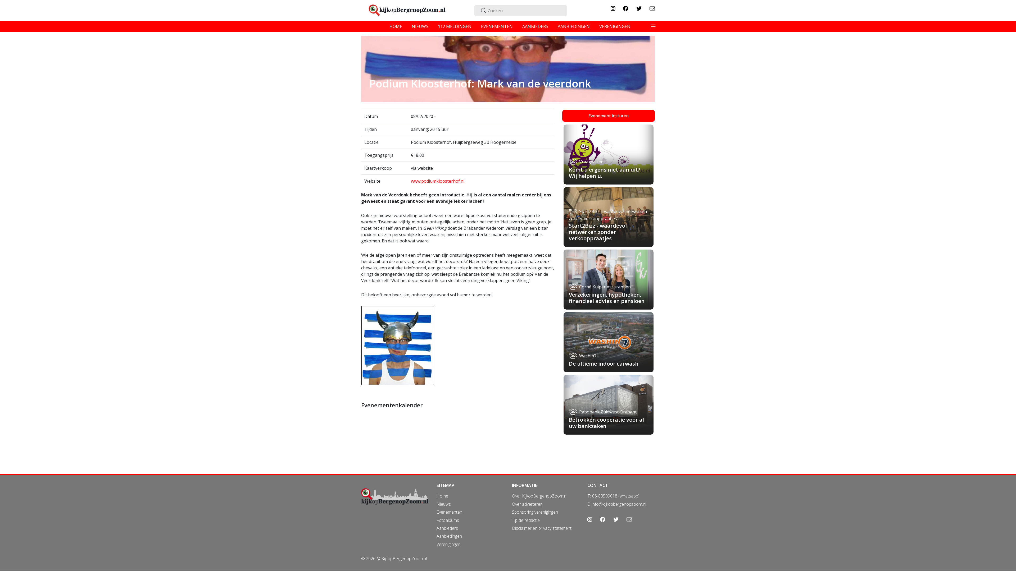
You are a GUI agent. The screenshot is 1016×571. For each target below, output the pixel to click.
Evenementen (449, 512)
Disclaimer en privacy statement (542, 528)
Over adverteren (527, 504)
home (395, 26)
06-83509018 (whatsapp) (615, 496)
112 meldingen (454, 26)
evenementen (497, 26)
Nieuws (444, 504)
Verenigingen (449, 544)
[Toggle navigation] (653, 26)
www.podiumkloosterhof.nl (437, 181)
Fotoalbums (448, 520)
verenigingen (615, 26)
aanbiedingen (574, 26)
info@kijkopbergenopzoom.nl (619, 504)
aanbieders (535, 26)
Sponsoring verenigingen (535, 512)
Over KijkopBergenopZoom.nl (539, 496)
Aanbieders (447, 528)
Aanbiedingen (449, 536)
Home (442, 496)
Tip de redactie (526, 520)
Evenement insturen (608, 116)
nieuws (420, 26)
